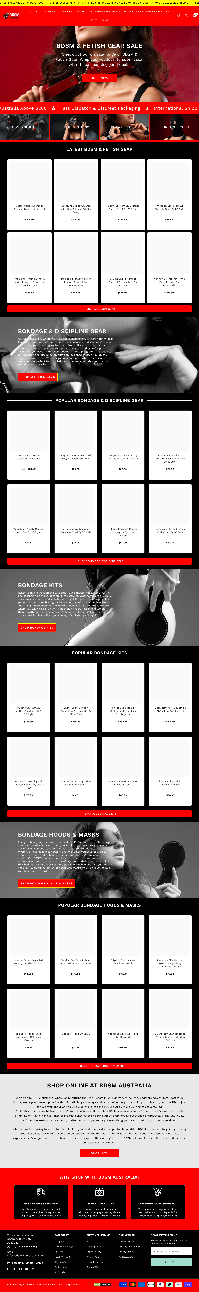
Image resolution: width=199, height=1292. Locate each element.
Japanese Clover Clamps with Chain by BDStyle (170, 531)
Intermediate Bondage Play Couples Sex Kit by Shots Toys (29, 784)
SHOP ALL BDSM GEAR (100, 308)
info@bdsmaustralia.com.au (25, 1255)
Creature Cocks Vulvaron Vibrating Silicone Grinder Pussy (76, 209)
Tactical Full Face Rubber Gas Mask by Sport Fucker (75, 962)
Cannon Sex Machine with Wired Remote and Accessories (169, 282)
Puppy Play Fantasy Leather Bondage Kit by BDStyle (122, 207)
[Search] (179, 16)
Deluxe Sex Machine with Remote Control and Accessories (76, 282)
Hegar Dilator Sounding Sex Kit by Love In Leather (123, 457)
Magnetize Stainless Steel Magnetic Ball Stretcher (76, 457)
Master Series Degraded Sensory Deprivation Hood (29, 207)
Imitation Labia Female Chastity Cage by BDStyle (169, 207)
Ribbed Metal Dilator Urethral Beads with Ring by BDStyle (170, 458)
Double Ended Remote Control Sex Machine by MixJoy (123, 282)
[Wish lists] (187, 15)
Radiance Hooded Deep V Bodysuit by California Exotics (28, 1037)
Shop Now (99, 78)
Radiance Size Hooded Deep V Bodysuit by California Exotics (170, 963)
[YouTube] (27, 1269)
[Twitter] (33, 1269)
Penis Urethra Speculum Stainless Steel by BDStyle (75, 531)
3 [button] (103, 97)
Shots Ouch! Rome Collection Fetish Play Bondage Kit (123, 711)
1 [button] (95, 97)
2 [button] (99, 97)
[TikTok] (20, 1269)
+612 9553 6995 (27, 1247)
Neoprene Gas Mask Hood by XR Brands (123, 1035)
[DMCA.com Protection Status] (102, 1284)
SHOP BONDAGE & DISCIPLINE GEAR (100, 561)
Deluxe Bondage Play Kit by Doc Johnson (170, 783)
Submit (171, 1262)
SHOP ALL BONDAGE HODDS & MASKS (100, 1065)
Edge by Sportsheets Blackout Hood (123, 962)
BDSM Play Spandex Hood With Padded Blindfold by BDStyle (170, 1037)
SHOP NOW (99, 1153)
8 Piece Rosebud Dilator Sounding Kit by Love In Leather (123, 532)
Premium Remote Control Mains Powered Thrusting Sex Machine (29, 282)
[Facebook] (7, 1269)
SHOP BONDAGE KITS (36, 627)
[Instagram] (14, 1269)
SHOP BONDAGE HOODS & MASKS (46, 883)
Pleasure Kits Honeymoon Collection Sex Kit (123, 783)
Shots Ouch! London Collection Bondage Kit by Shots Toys (76, 711)
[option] (99, 64)
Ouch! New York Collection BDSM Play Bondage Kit (170, 709)
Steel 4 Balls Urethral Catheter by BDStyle (28, 457)
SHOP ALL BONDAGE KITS (101, 813)
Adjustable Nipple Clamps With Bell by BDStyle (29, 531)
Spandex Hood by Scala (76, 1033)
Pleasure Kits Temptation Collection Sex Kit (76, 783)
